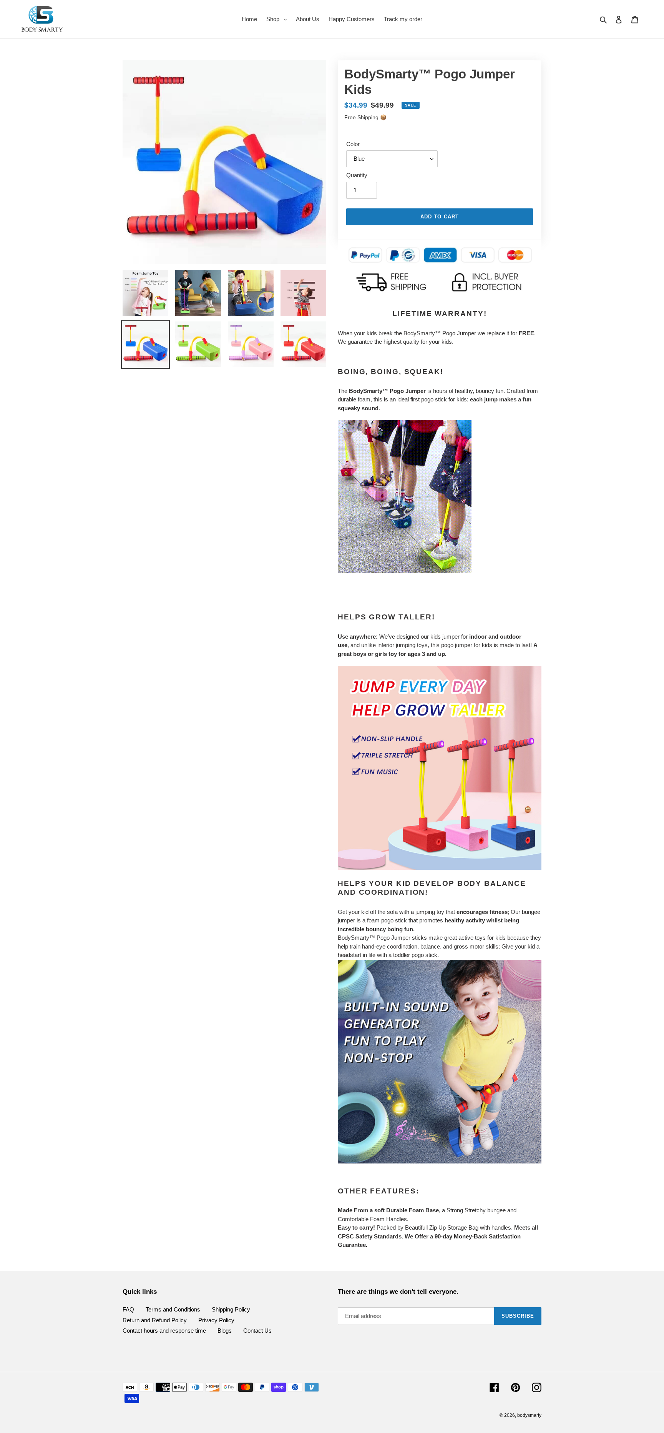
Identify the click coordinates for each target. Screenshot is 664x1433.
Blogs (224, 1330)
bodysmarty (529, 1415)
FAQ (128, 1309)
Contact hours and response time (164, 1330)
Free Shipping (362, 117)
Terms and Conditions (173, 1309)
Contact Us (257, 1330)
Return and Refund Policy (155, 1320)
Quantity (356, 175)
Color (353, 144)
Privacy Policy (216, 1320)
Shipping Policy (231, 1309)
